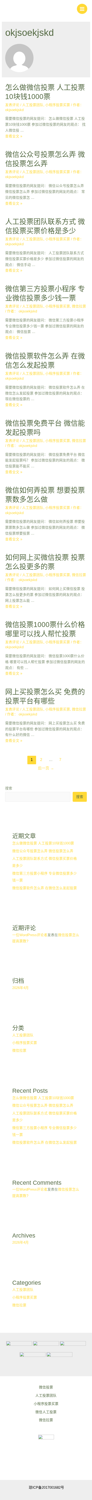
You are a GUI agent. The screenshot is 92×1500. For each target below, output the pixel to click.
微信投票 (46, 1387)
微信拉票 (79, 306)
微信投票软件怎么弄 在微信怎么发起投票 (44, 888)
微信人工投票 (46, 1412)
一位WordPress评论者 (29, 935)
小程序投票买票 (57, 105)
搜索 (8, 788)
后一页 (46, 768)
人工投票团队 (32, 105)
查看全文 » (13, 136)
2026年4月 (20, 988)
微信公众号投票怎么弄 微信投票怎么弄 (42, 851)
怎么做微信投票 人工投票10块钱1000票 (43, 843)
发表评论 (12, 105)
